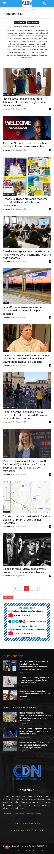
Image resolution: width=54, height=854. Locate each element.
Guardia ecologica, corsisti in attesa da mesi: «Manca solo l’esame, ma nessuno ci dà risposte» (27, 255)
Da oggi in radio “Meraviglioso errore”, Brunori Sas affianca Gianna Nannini (25, 570)
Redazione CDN (8, 109)
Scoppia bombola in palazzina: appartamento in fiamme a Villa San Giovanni (34, 693)
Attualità (6, 247)
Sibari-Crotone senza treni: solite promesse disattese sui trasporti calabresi (22, 310)
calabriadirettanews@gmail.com (27, 813)
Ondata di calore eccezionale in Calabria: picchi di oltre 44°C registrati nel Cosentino (27, 520)
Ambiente (6, 512)
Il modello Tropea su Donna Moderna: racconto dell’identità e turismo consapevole (25, 202)
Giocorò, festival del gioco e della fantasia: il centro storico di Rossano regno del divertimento (25, 415)
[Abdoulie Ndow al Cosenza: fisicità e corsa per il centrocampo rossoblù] (27, 128)
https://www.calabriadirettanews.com (27, 27)
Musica (5, 564)
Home (5, 10)
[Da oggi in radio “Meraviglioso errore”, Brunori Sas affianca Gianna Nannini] (27, 549)
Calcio (5, 139)
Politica (5, 303)
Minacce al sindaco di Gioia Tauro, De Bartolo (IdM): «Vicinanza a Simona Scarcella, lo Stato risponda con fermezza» (25, 466)
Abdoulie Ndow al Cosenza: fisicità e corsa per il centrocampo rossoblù (25, 145)
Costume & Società (9, 94)
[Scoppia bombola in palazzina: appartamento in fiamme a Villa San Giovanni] (10, 695)
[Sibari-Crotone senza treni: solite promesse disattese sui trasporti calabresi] (27, 286)
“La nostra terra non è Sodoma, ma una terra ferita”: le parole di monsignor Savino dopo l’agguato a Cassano (26, 358)
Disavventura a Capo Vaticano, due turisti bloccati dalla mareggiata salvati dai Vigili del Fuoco (34, 744)
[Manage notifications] (7, 847)
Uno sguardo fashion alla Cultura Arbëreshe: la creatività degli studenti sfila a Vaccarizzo (25, 102)
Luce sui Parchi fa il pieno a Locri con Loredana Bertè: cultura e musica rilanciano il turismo (35, 731)
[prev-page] (16, 588)
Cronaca (6, 351)
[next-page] (37, 588)
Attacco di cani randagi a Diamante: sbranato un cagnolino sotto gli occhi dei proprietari (34, 680)
